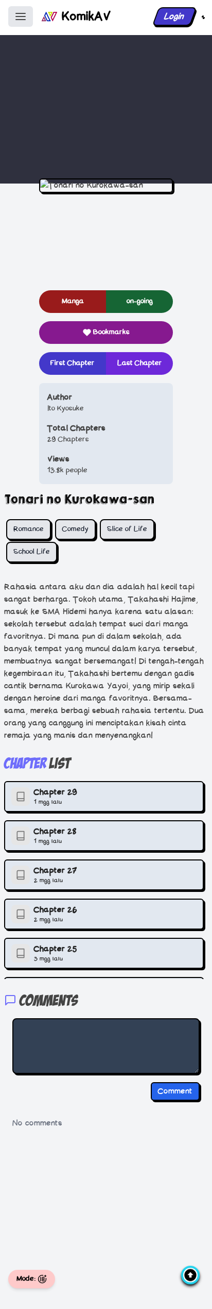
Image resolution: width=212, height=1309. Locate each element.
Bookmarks (111, 332)
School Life (31, 552)
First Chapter (72, 363)
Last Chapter (139, 363)
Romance (28, 529)
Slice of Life (127, 529)
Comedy (75, 529)
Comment (175, 1091)
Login (174, 16)
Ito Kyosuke (65, 408)
